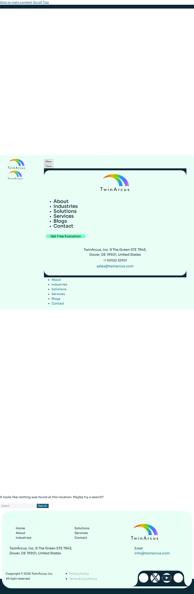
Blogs (56, 299)
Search (42, 505)
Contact (58, 303)
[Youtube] (166, 578)
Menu (48, 161)
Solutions (59, 289)
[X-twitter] (155, 578)
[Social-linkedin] (178, 578)
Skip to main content (16, 2)
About (56, 280)
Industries (59, 284)
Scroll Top (41, 2)
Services (58, 294)
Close (48, 166)
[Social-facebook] (143, 578)
